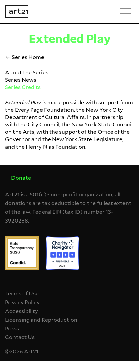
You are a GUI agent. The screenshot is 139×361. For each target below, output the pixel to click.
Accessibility (21, 311)
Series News (20, 80)
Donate (21, 178)
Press (12, 328)
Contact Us (20, 337)
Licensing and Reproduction (41, 320)
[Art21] (16, 11)
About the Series (26, 72)
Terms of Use (22, 293)
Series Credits (23, 87)
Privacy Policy (22, 302)
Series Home (28, 57)
